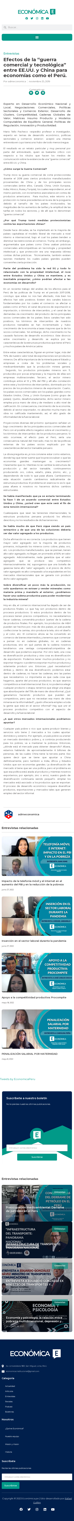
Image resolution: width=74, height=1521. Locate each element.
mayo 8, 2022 (7, 1059)
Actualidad (10, 1386)
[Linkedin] (42, 18)
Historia (8, 1452)
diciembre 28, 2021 (15, 1289)
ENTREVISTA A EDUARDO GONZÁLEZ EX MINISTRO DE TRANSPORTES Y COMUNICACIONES (35, 1284)
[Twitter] (31, 18)
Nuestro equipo (12, 1436)
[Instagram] (37, 18)
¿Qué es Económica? (14, 1428)
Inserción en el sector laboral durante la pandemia (34, 940)
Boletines (9, 1412)
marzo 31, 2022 (13, 1252)
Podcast (8, 1406)
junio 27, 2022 (8, 889)
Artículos (9, 1391)
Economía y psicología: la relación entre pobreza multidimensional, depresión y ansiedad (34, 1321)
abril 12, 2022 (12, 1216)
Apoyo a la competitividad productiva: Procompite (34, 997)
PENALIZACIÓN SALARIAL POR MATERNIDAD (29, 1053)
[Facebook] (26, 18)
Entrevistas (11, 53)
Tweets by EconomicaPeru (17, 1079)
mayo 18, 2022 (8, 1002)
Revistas (9, 1401)
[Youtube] (47, 18)
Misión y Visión (12, 1444)
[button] (37, 37)
